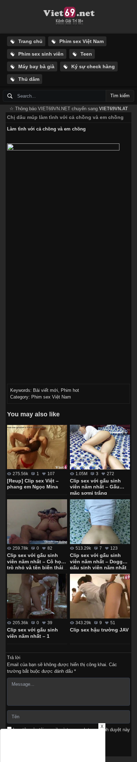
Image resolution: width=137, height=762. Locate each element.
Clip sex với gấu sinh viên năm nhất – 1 (32, 633)
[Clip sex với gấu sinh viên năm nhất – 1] (37, 596)
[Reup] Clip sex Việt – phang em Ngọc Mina (33, 484)
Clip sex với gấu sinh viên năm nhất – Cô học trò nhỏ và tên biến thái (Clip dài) (35, 560)
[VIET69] (68, 17)
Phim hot (70, 390)
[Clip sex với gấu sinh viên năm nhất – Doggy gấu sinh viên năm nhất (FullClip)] (100, 521)
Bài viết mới (45, 390)
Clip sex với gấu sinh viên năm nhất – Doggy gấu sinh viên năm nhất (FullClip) (98, 560)
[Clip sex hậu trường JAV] (100, 596)
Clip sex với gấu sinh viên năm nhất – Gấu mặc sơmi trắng (95, 486)
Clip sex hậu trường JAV (99, 630)
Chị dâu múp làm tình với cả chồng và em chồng (65, 117)
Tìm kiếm (120, 95)
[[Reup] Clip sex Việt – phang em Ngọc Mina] (37, 447)
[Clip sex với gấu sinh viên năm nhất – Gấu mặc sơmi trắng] (100, 447)
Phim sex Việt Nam (51, 397)
